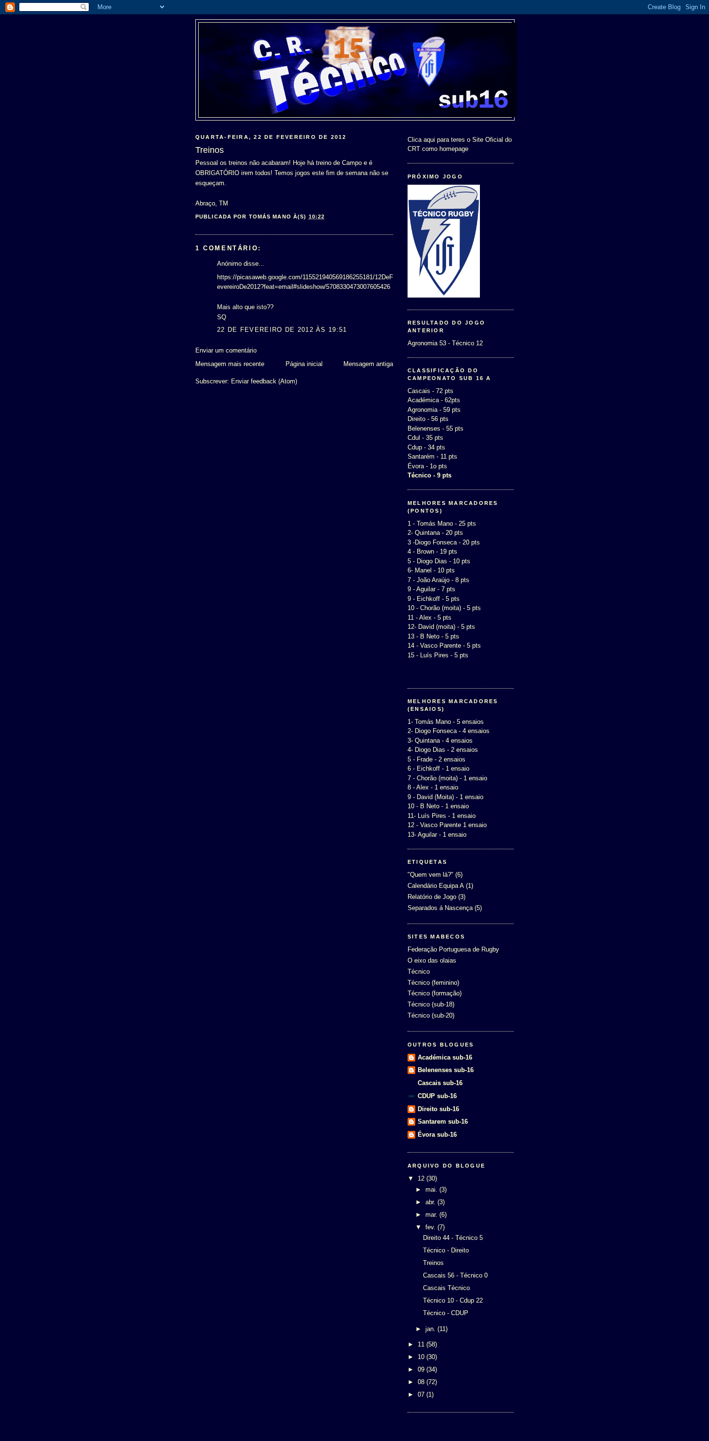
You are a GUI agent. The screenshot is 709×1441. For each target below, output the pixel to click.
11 (422, 1344)
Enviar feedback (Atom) (264, 381)
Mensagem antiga (368, 363)
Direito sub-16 (438, 1109)
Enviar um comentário (226, 350)
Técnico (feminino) (433, 982)
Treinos (433, 1262)
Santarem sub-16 (443, 1121)
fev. (431, 1227)
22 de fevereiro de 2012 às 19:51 (282, 329)
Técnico (419, 971)
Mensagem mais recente (229, 363)
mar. (432, 1214)
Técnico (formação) (435, 993)
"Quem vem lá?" (430, 874)
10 (422, 1356)
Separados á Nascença (440, 907)
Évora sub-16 (437, 1134)
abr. (431, 1202)
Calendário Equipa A (436, 885)
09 (422, 1369)
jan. (431, 1328)
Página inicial (304, 363)
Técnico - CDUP (445, 1313)
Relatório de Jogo (432, 896)
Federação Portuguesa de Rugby (453, 949)
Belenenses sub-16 (446, 1070)
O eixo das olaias (432, 960)
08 (422, 1382)
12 (422, 1178)
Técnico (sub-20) (431, 1015)
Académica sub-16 (445, 1057)
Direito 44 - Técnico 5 (453, 1237)
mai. (432, 1189)
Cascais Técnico (446, 1287)
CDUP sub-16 (437, 1096)
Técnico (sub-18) (431, 1004)
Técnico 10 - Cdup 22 (453, 1300)
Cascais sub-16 (440, 1083)
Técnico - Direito (446, 1250)
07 (422, 1394)
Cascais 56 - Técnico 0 (455, 1275)
